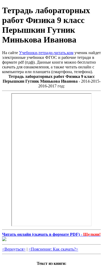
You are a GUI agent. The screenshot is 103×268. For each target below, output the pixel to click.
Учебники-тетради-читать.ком (46, 52)
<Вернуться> (14, 249)
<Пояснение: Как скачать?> (53, 249)
